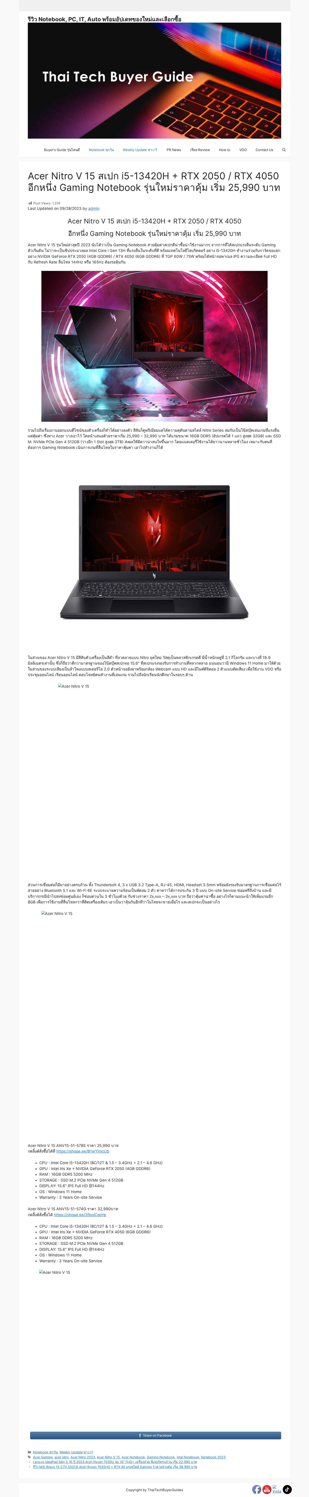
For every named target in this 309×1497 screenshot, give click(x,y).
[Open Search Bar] (284, 150)
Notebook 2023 (213, 1457)
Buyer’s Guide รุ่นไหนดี (62, 150)
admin (94, 208)
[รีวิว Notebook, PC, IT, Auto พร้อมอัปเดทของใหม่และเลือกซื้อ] (154, 80)
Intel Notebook (188, 1457)
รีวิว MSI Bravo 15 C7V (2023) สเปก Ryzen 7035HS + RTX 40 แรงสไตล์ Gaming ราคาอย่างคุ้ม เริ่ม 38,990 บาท (115, 1467)
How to (224, 150)
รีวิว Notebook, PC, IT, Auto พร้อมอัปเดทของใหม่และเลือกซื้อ (104, 19)
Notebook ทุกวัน (101, 150)
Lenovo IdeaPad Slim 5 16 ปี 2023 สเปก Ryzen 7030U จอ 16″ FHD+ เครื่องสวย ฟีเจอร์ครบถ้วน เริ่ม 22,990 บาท (115, 1462)
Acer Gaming (43, 1457)
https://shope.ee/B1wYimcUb (82, 1151)
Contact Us (264, 150)
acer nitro (62, 1457)
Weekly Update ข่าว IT (140, 150)
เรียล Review (200, 150)
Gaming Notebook (161, 1457)
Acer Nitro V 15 (108, 1457)
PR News (174, 150)
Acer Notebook (133, 1457)
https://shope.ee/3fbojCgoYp (80, 1215)
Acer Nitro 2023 (83, 1457)
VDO (243, 150)
